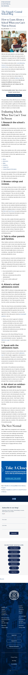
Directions (3, 625)
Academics (5, 165)
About (4, 159)
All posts (2, 579)
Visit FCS (14, 568)
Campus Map (4, 627)
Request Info (14, 564)
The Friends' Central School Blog (11, 12)
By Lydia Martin (5, 28)
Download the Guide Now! (14, 95)
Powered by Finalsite (22, 670)
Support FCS (14, 640)
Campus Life (6, 167)
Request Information (14, 646)
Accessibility (14, 664)
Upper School (14, 560)
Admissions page (5, 340)
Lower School (14, 552)
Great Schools (11, 211)
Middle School (14, 556)
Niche (4, 211)
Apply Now (14, 572)
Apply (4, 163)
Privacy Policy (14, 657)
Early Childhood (14, 548)
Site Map (14, 660)
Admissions (5, 161)
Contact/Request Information (10, 169)
